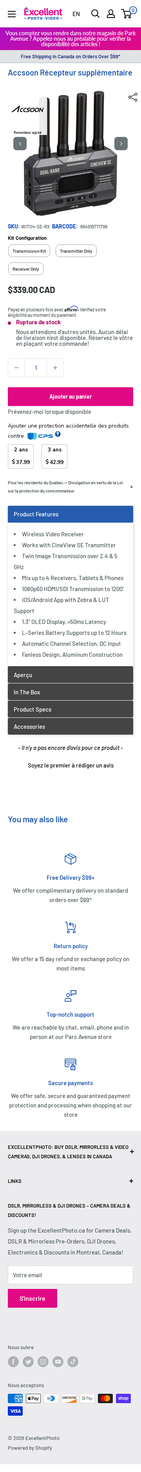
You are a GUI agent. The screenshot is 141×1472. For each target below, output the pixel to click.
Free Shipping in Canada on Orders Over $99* (70, 56)
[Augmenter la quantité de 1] (55, 368)
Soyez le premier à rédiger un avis (71, 765)
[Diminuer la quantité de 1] (16, 368)
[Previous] (20, 143)
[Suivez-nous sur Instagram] (43, 1361)
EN (76, 13)
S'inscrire (32, 1298)
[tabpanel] (70, 586)
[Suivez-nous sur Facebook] (13, 1361)
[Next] (121, 143)
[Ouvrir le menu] (12, 14)
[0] (127, 13)
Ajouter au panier (70, 396)
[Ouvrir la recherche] (95, 13)
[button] (70, 764)
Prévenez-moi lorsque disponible (49, 411)
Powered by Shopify (30, 1448)
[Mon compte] (111, 13)
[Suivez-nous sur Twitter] (28, 1361)
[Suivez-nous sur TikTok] (72, 1361)
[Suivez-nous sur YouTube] (57, 1361)
